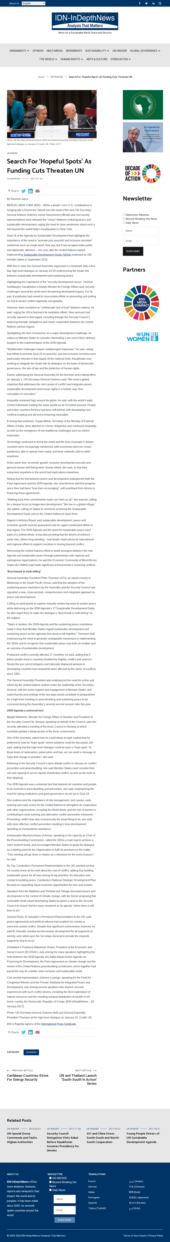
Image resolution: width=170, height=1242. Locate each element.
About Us (14, 3)
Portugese (94, 1197)
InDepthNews (14, 179)
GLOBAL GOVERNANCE (143, 50)
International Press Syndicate (58, 1024)
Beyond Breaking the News (141, 218)
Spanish (92, 1202)
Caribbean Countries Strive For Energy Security (27, 1075)
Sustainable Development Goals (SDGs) (47, 254)
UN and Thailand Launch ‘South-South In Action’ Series (78, 1077)
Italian (91, 1192)
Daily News (132, 222)
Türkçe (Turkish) (97, 1208)
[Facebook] (140, 3)
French (92, 1181)
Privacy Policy (155, 1235)
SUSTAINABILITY (95, 50)
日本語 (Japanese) (139, 1197)
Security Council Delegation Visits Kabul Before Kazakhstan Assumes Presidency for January (63, 1142)
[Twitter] (146, 3)
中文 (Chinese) (136, 1186)
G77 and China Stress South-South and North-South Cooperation (103, 1137)
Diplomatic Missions (137, 214)
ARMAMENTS (18, 50)
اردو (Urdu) (134, 1208)
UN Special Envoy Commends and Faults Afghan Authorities (22, 1137)
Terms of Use (130, 1235)
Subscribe (133, 251)
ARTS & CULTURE (96, 59)
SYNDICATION (119, 59)
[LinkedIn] (153, 3)
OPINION (38, 50)
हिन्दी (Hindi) (134, 1192)
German (92, 1186)
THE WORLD (46, 59)
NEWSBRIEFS (74, 50)
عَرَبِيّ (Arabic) (136, 1181)
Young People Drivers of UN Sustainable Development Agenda (143, 1137)
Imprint (143, 1235)
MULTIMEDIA (55, 50)
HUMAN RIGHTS (70, 59)
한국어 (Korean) (137, 1202)
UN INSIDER (120, 50)
